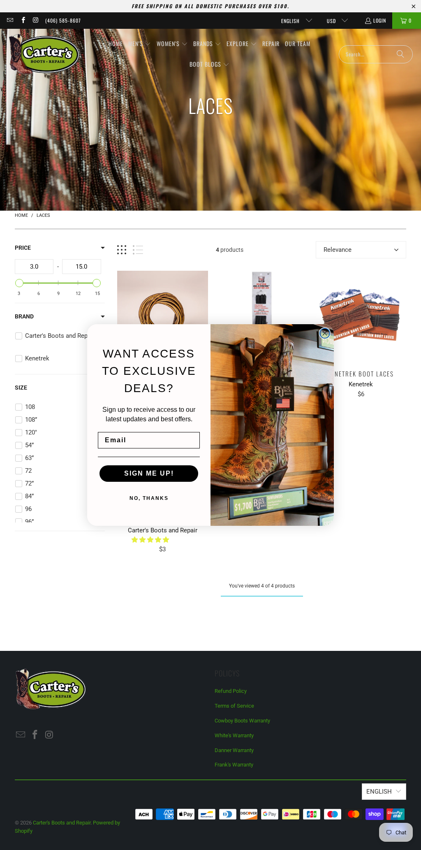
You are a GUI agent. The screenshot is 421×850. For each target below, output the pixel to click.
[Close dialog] (325, 333)
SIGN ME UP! (149, 473)
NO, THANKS (149, 498)
